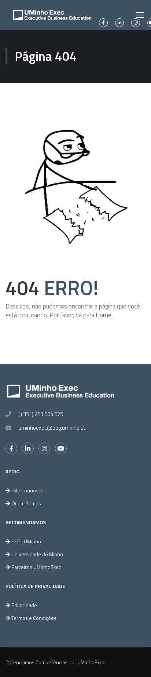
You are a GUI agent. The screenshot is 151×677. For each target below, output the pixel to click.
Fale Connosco (27, 490)
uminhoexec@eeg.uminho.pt (51, 427)
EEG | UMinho (26, 541)
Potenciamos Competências (36, 662)
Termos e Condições (33, 618)
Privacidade (24, 605)
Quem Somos (26, 503)
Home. (104, 315)
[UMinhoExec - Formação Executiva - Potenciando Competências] (52, 15)
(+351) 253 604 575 (40, 414)
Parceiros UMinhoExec (36, 567)
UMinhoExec (91, 662)
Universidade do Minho (37, 554)
